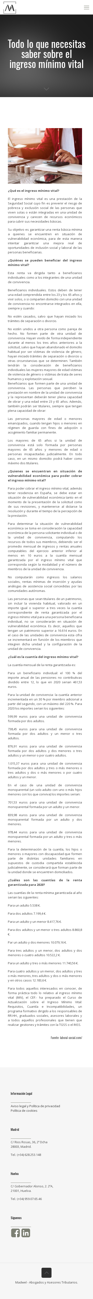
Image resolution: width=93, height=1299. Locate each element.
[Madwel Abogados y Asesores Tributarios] (10, 7)
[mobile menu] (87, 7)
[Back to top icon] (46, 1273)
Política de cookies (24, 1110)
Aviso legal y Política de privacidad (35, 1106)
